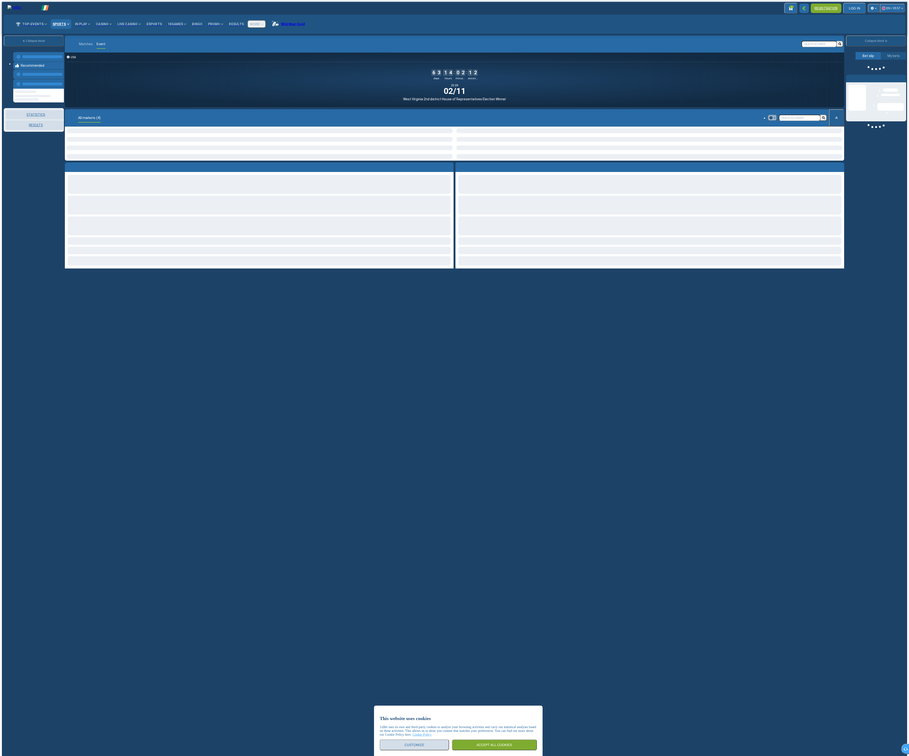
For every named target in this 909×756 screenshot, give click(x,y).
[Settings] (874, 8)
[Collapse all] (836, 117)
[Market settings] (772, 118)
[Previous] (59, 79)
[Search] (840, 44)
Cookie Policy (422, 734)
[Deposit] (804, 8)
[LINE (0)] (69, 44)
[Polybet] (78, 44)
